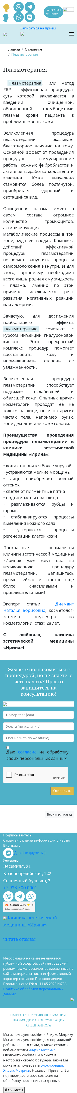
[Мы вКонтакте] (30, 16)
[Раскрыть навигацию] (71, 34)
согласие (27, 752)
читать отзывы (19, 939)
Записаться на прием (53, 11)
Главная (13, 49)
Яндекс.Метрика (42, 1050)
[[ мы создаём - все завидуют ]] (72, 999)
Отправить (62, 790)
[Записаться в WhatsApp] (19, 16)
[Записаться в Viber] (19, 6)
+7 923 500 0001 (20, 887)
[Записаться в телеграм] (30, 6)
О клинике (33, 49)
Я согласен (14, 1089)
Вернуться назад (59, 814)
